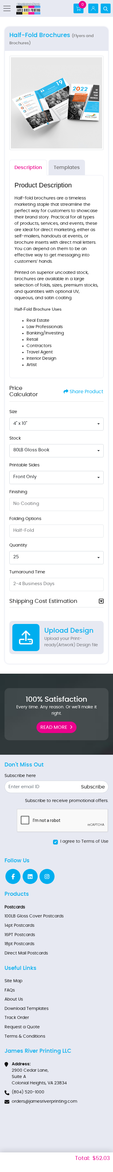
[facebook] (12, 876)
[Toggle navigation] (8, 8)
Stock (15, 438)
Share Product (86, 391)
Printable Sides (24, 465)
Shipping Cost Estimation (43, 601)
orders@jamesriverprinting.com (44, 1101)
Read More (53, 727)
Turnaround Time (27, 572)
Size (13, 412)
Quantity (18, 545)
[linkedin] (30, 876)
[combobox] (56, 424)
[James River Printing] (28, 8)
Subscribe (93, 787)
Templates (67, 167)
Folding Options (25, 519)
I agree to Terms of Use (84, 841)
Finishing (18, 492)
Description (28, 167)
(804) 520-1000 (28, 1092)
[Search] (106, 8)
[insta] (47, 876)
